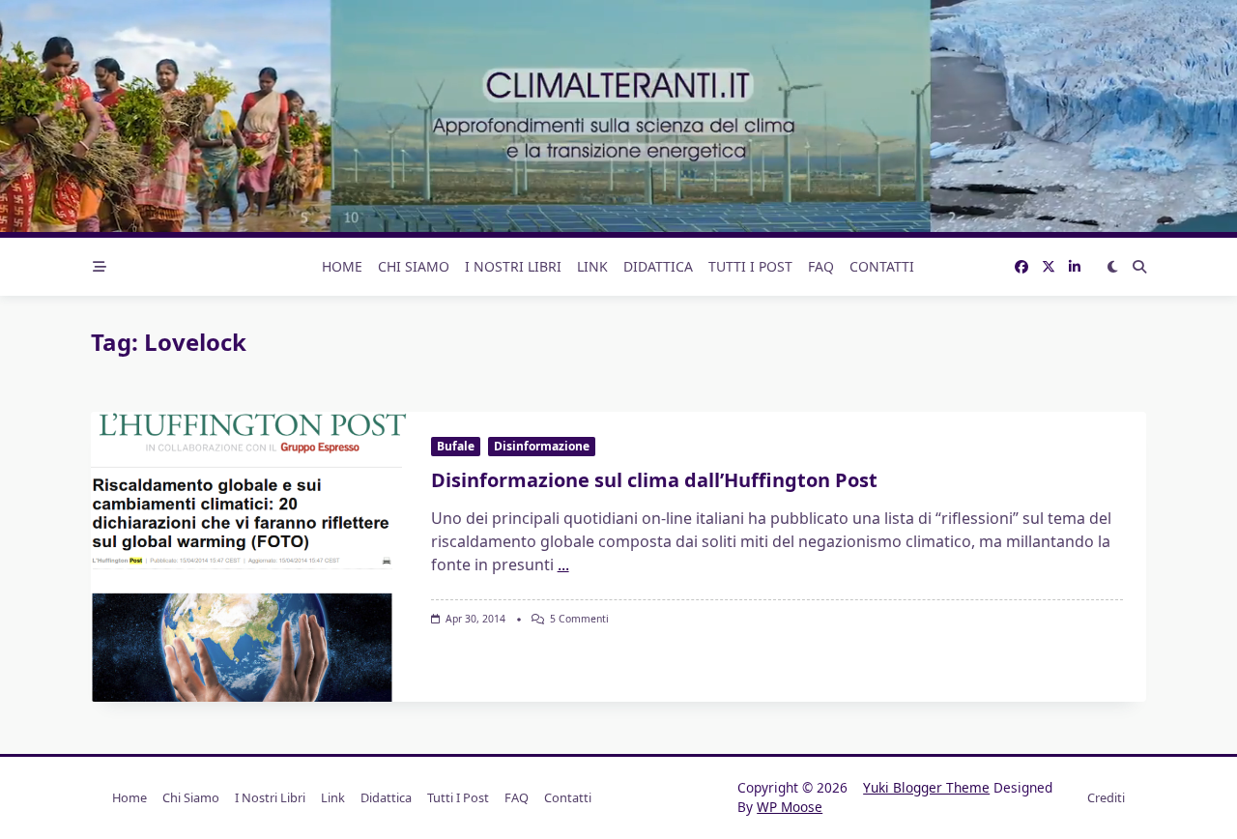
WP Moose (789, 806)
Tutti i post (750, 266)
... (563, 564)
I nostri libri (513, 266)
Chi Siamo (413, 266)
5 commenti (579, 618)
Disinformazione (542, 446)
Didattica (658, 266)
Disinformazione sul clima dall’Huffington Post (654, 480)
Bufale (456, 446)
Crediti (1106, 797)
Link (592, 266)
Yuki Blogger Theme (926, 787)
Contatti (881, 266)
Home (342, 266)
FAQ (821, 266)
